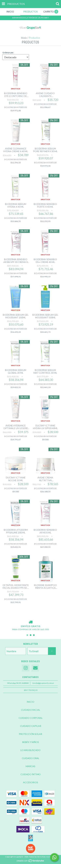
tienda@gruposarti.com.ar (43, 683)
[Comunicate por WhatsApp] (54, 857)
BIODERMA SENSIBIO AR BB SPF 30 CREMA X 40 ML (15, 260)
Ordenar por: (8, 52)
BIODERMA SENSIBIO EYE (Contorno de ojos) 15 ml (15, 94)
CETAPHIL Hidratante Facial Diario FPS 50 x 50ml (16, 586)
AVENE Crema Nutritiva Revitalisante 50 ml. (45, 479)
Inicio (24, 38)
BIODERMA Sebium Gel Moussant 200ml (16, 316)
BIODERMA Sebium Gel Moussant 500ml (45, 316)
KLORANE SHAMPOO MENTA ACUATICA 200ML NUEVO (45, 586)
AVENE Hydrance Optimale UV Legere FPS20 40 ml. (15, 427)
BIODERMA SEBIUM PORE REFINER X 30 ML (45, 150)
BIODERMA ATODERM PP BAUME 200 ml (16, 531)
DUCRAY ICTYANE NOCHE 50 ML (16, 479)
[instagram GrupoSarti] (25, 668)
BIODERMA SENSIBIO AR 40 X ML (45, 531)
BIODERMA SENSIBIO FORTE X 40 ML (45, 205)
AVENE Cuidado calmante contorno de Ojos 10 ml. (45, 94)
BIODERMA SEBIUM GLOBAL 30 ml (15, 371)
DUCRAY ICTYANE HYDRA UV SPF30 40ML (45, 427)
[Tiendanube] (30, 861)
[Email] (35, 668)
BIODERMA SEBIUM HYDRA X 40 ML (15, 205)
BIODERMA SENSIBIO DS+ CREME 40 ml (45, 260)
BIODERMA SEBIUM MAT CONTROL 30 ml (45, 371)
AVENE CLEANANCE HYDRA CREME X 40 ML (15, 150)
